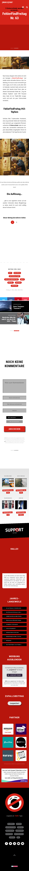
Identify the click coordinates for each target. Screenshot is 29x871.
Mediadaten (10, 830)
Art (10, 273)
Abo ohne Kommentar (14, 421)
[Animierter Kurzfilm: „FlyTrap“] (21, 508)
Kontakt (20, 827)
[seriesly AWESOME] (21, 729)
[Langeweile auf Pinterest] (22, 843)
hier (5, 441)
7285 (17, 816)
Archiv (19, 823)
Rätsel (10, 282)
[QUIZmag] (21, 742)
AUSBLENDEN (16, 48)
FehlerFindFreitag (17, 78)
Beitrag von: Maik (14, 269)
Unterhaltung (14, 276)
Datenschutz (19, 834)
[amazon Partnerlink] (7, 729)
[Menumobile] (23, 7)
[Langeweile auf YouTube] (18, 843)
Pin (18, 299)
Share (10, 299)
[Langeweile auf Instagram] (14, 843)
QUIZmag (17, 273)
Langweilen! (14, 703)
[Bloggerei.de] (14, 866)
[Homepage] (12, 2)
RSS (18, 837)
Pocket (25, 299)
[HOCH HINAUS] (14, 855)
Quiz (22, 279)
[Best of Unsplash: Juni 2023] (21, 486)
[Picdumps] (7, 755)
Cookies (12, 837)
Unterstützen (10, 827)
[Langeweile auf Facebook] (6, 843)
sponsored (19, 830)
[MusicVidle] (7, 742)
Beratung (9, 834)
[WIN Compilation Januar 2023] (8, 486)
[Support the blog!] (14, 530)
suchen (18, 282)
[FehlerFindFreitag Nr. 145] (8, 508)
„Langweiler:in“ (13, 669)
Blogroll (11, 823)
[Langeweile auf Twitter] (10, 843)
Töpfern (14, 285)
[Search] (27, 7)
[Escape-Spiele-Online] (21, 755)
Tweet (3, 299)
